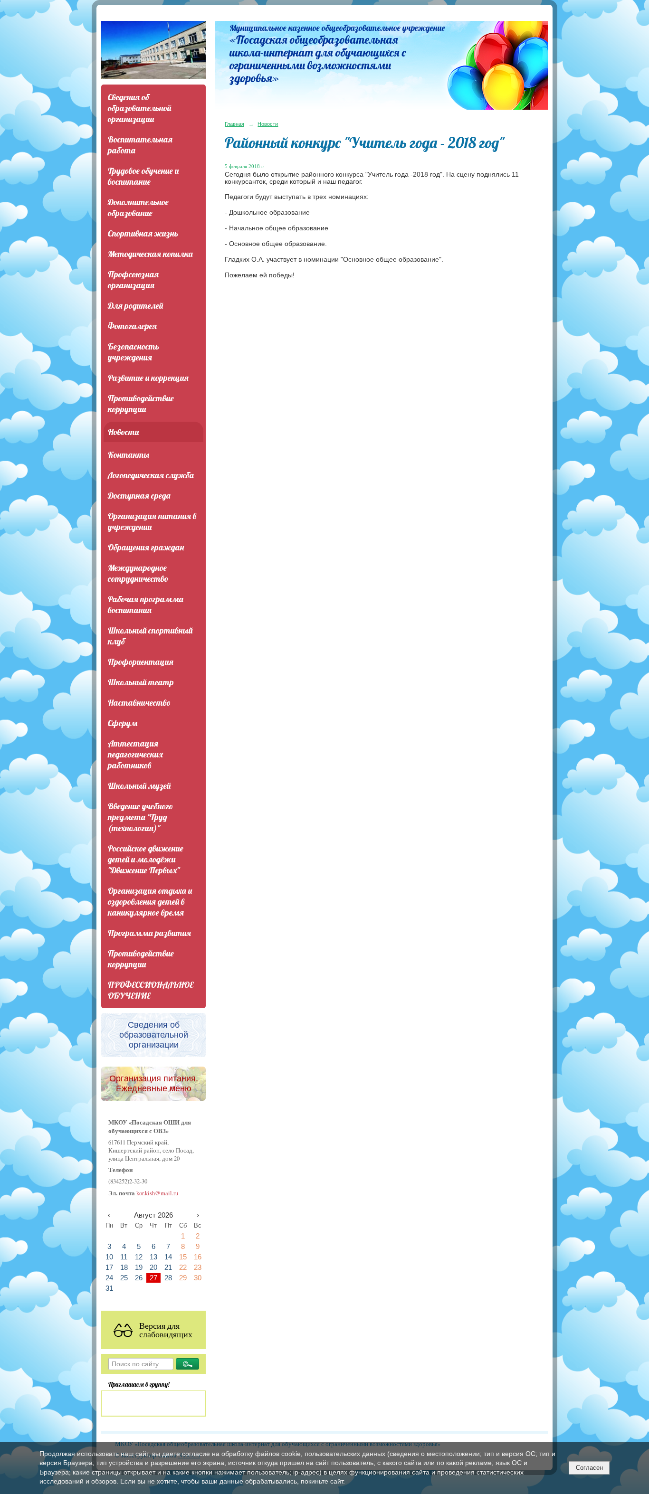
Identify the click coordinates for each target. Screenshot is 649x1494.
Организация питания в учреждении (152, 521)
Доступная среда (139, 495)
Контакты (128, 454)
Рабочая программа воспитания (145, 604)
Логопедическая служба (151, 475)
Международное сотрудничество (138, 573)
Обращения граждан (146, 547)
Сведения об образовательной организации (139, 108)
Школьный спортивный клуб (150, 636)
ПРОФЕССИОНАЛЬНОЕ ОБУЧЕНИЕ (150, 990)
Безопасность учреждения (133, 352)
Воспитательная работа (140, 145)
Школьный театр (141, 682)
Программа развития (149, 932)
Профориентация (140, 661)
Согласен (589, 1467)
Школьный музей (139, 785)
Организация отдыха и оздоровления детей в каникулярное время (150, 901)
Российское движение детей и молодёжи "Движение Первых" (145, 859)
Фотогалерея (132, 326)
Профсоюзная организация (133, 280)
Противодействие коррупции (141, 404)
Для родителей (135, 305)
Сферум (122, 723)
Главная (234, 124)
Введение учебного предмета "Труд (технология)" (140, 817)
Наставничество (139, 702)
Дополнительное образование (138, 207)
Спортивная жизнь (143, 233)
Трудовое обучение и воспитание (143, 176)
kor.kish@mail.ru (157, 1193)
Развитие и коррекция (148, 377)
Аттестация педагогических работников (135, 754)
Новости (123, 431)
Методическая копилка (150, 253)
